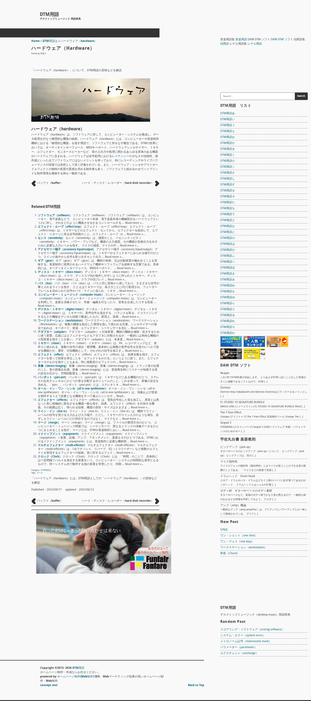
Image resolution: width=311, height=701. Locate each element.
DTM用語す (227, 184)
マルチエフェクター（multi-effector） (62, 445)
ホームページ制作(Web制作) (75, 676)
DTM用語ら (227, 303)
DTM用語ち (227, 208)
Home (35, 41)
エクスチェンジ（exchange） (239, 653)
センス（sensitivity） (51, 238)
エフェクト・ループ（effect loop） (60, 226)
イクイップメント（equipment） (59, 434)
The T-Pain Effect (230, 412)
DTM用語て (227, 214)
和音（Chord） (230, 553)
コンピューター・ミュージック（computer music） (71, 294)
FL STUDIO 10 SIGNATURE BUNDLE (242, 402)
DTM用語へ (227, 261)
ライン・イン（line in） (53, 411)
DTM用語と (227, 220)
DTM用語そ (227, 196)
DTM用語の (227, 238)
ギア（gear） (46, 260)
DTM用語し (227, 178)
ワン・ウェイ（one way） (237, 541)
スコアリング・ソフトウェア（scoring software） (252, 629)
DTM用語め (227, 285)
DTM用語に (227, 232)
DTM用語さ (227, 172)
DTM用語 (49, 14)
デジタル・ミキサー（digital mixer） (61, 309)
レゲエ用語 (254, 43)
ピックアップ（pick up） (236, 447)
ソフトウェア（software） (55, 215)
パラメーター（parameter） (238, 647)
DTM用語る (227, 315)
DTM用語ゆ (227, 297)
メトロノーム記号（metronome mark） (246, 641)
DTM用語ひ (227, 250)
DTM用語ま (227, 273)
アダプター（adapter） (53, 332)
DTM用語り (227, 309)
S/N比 (224, 529)
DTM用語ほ (227, 267)
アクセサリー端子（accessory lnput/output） (67, 249)
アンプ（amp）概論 (233, 505)
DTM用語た (227, 202)
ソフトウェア (81, 134)
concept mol (48, 685)
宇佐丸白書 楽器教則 (238, 439)
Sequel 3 (225, 422)
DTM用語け (227, 161)
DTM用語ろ (227, 327)
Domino (225, 387)
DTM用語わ (227, 333)
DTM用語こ (227, 166)
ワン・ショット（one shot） (238, 535)
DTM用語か (227, 143)
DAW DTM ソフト (282, 39)
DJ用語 (224, 43)
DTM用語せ (227, 190)
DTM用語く (227, 155)
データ (40, 473)
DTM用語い (227, 119)
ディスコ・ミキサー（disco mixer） (61, 272)
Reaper (224, 373)
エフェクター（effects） (53, 400)
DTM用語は (50, 41)
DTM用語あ (227, 113)
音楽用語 (241, 39)
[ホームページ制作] (103, 572)
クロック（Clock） (50, 456)
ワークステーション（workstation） (61, 320)
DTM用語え (227, 131)
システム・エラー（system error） (242, 635)
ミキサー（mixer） (50, 343)
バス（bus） (46, 283)
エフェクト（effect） (51, 354)
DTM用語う (227, 125)
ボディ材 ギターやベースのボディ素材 (246, 490)
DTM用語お (227, 137)
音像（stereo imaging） (53, 366)
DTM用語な (227, 226)
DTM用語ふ (227, 256)
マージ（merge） (49, 422)
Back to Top (196, 685)
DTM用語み (227, 279)
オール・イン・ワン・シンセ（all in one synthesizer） (73, 388)
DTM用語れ (227, 321)
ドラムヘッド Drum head (237, 476)
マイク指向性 (229, 461)
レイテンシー (120, 156)
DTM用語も (227, 291)
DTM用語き (227, 149)
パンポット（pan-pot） (53, 377)
